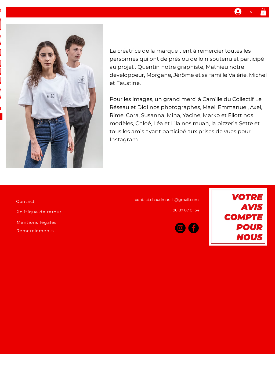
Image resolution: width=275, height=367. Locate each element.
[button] (263, 11)
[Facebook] (193, 228)
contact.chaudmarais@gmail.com (167, 199)
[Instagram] (180, 228)
